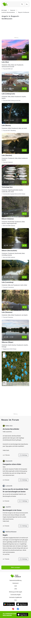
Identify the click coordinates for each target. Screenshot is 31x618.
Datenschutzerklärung (15, 580)
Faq (15, 600)
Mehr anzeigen (15, 567)
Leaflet (3, 382)
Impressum (15, 583)
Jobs (15, 588)
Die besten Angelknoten (15, 597)
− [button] (4, 356)
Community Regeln (16, 594)
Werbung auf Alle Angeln (15, 592)
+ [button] (4, 354)
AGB (15, 586)
